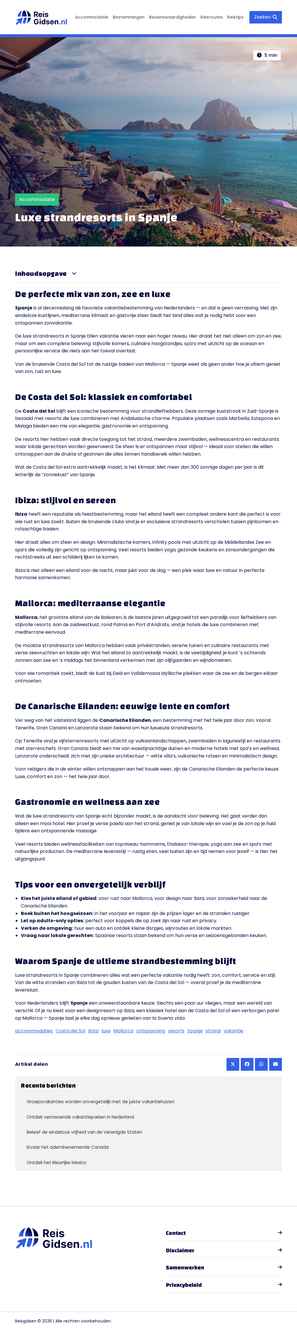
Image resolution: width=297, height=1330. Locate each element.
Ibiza (93, 1031)
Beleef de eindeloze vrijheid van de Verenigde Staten (84, 1132)
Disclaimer (180, 1250)
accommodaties (34, 1031)
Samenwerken (185, 1267)
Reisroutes (211, 17)
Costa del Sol (70, 1031)
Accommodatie (91, 17)
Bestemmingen (128, 17)
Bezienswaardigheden (172, 17)
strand (213, 1031)
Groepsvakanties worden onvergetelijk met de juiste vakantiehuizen (101, 1102)
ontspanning (150, 1031)
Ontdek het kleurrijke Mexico (56, 1162)
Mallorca (123, 1031)
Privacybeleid (184, 1285)
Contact (176, 1233)
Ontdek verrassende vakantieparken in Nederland (80, 1117)
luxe (106, 1031)
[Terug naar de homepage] (41, 17)
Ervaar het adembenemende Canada (68, 1147)
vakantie (233, 1031)
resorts (176, 1031)
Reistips (235, 17)
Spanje (195, 1031)
